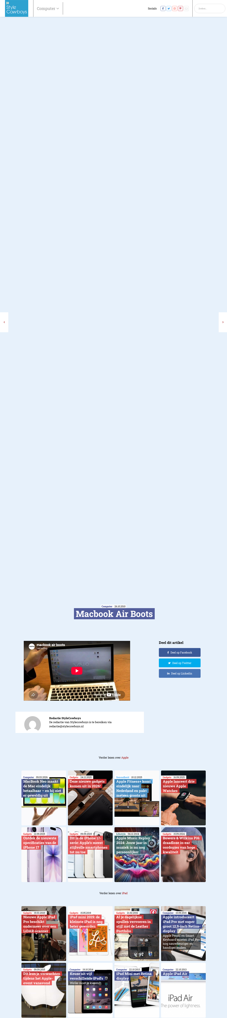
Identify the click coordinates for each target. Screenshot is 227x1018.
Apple (124, 757)
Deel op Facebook (181, 652)
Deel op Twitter (181, 663)
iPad (125, 893)
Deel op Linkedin (181, 673)
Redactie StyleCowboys (65, 718)
